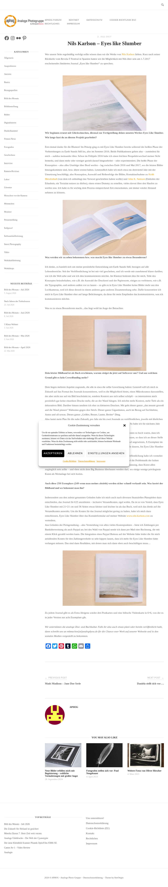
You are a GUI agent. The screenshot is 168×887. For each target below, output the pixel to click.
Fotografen (9, 147)
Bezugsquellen (10, 90)
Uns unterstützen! (95, 818)
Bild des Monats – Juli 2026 (16, 289)
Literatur (8, 187)
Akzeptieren (53, 453)
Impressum (101, 461)
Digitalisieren (10, 122)
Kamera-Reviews (11, 171)
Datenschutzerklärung (86, 461)
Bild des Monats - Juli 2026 (17, 824)
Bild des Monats (11, 98)
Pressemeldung (10, 220)
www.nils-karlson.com (138, 515)
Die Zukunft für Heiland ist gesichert (21, 829)
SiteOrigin (119, 877)
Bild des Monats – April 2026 (17, 347)
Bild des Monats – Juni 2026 (17, 312)
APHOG (74, 707)
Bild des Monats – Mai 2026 (17, 336)
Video (6, 252)
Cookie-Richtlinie (69, 461)
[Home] (24, 26)
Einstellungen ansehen (106, 453)
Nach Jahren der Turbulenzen (17, 301)
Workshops (9, 268)
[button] (124, 425)
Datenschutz (94, 20)
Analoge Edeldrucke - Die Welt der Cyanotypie (26, 838)
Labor (6, 179)
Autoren (7, 74)
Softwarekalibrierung (13, 236)
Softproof (8, 228)
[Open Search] (162, 5)
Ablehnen (75, 453)
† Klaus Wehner (11, 324)
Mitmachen (9, 203)
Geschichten (9, 155)
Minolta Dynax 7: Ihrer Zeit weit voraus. (23, 833)
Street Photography (12, 244)
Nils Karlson (128, 54)
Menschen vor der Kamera (15, 195)
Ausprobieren (10, 66)
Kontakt (90, 833)
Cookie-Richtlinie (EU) (123, 20)
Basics (7, 82)
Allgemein (8, 58)
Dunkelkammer (11, 131)
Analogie (8, 852)
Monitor (7, 212)
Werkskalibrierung (12, 260)
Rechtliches (52, 24)
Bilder (7, 114)
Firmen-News (10, 139)
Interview (8, 163)
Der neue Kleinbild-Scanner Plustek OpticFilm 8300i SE (30, 843)
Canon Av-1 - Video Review (17, 847)
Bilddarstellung (11, 106)
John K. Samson (136, 179)
